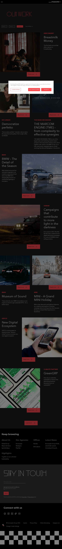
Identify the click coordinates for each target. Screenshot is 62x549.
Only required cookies (34, 89)
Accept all (46, 89)
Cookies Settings (16, 89)
